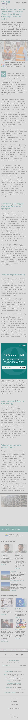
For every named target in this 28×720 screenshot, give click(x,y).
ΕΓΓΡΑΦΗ (22, 367)
